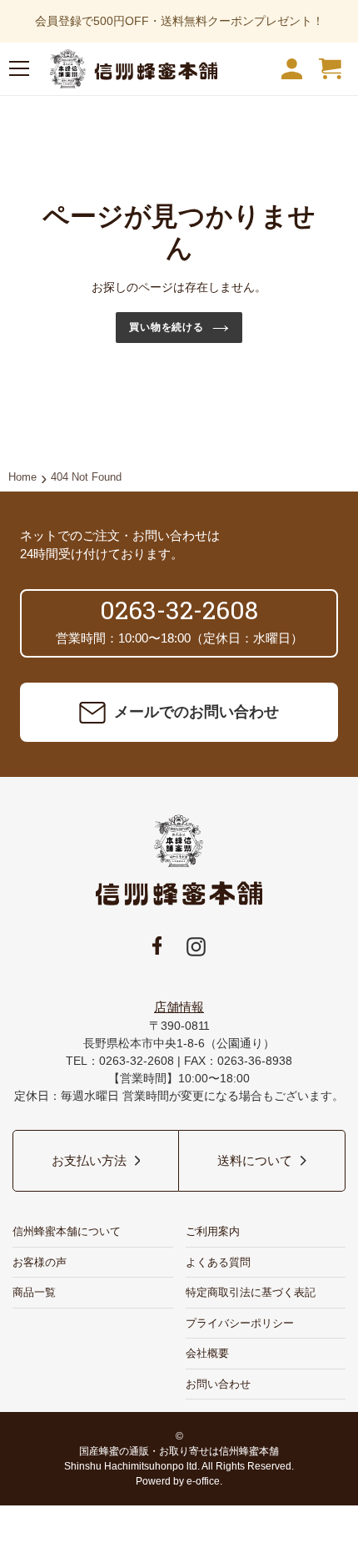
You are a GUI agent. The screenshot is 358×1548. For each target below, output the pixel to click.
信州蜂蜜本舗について (66, 1231)
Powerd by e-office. (179, 1481)
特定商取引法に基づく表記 (251, 1292)
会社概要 (207, 1353)
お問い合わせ (218, 1384)
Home (22, 477)
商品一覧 (34, 1292)
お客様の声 (39, 1262)
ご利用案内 (213, 1231)
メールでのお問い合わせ (196, 711)
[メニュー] (19, 71)
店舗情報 (179, 1007)
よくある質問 (218, 1262)
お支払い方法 (89, 1160)
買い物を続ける (167, 327)
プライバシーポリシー (240, 1323)
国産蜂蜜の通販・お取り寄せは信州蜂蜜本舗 (179, 1451)
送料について (254, 1160)
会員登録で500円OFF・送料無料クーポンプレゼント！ (179, 21)
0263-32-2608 (179, 609)
